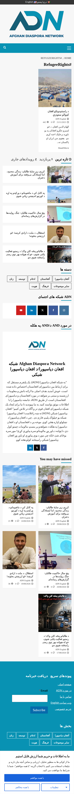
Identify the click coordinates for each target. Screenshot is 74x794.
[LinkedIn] (30, 448)
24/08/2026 (25, 521)
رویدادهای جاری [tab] (23, 159)
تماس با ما (65, 696)
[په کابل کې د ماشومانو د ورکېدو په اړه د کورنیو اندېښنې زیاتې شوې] (59, 197)
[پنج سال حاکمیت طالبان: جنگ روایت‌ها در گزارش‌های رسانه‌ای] (59, 217)
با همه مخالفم (22, 787)
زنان (11, 278)
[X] (42, 310)
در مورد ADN (63, 690)
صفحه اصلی (64, 684)
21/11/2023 (61, 122)
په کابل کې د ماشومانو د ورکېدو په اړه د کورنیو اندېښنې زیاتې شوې (21, 510)
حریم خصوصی (63, 708)
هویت (34, 286)
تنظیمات (54, 787)
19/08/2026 (25, 584)
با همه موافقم (37, 777)
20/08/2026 (61, 587)
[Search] (5, 48)
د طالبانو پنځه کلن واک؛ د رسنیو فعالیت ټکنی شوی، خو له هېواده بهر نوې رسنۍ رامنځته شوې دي (25, 254)
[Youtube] (21, 310)
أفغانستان (45, 278)
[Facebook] (53, 310)
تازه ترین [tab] (62, 159)
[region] (37, 772)
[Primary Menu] (68, 47)
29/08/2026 (61, 524)
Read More (63, 148)
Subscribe (39, 710)
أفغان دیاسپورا (62, 278)
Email (43, 690)
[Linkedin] (32, 310)
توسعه (22, 278)
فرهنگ (45, 286)
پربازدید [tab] (45, 159)
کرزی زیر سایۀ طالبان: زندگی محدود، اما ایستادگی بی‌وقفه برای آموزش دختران (26, 174)
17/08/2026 (61, 653)
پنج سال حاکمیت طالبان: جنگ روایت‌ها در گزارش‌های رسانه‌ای (56, 576)
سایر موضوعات (61, 286)
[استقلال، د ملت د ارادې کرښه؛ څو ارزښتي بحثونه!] (59, 237)
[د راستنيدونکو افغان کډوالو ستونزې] (55, 88)
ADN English (60, 119)
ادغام (32, 278)
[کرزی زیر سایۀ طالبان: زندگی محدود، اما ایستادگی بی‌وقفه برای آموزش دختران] (59, 177)
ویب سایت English (61, 702)
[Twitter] (37, 448)
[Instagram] (64, 310)
